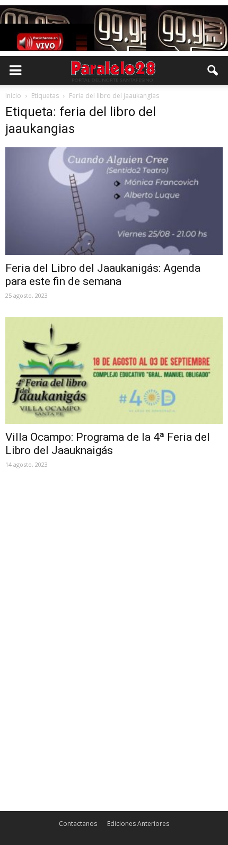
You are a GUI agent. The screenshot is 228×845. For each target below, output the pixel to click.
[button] (213, 70)
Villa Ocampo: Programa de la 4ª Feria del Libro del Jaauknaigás (107, 444)
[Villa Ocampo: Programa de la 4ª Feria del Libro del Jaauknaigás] (114, 370)
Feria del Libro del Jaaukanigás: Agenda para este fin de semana (102, 275)
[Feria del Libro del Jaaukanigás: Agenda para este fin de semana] (114, 200)
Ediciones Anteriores (138, 823)
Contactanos (78, 823)
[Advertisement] (114, 552)
